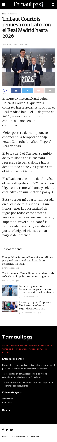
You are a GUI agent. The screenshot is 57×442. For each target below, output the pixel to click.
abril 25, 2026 (9, 268)
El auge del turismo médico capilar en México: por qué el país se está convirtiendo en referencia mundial (28, 261)
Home (4, 14)
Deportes (13, 14)
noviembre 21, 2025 (28, 313)
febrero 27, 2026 (27, 297)
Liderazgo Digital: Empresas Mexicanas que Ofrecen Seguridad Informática (35, 305)
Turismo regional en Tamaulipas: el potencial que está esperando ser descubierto (36, 289)
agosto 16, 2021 (9, 44)
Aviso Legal (8, 398)
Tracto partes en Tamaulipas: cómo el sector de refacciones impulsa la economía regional (28, 275)
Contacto (7, 402)
